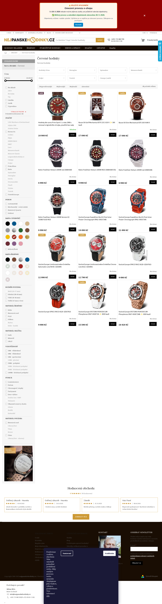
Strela (10, 179)
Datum (10, 385)
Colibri (10, 135)
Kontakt (78, 25)
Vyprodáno (12, 106)
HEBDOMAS (12, 141)
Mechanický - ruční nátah (18, 207)
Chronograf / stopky (15, 388)
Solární (11, 213)
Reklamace (39, 552)
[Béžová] (27, 223)
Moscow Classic (14, 154)
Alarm (10, 407)
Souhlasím (109, 553)
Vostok (10, 191)
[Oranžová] (20, 237)
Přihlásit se (136, 563)
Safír (10, 335)
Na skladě (11, 87)
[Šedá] (7, 230)
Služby (69, 538)
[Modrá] (14, 223)
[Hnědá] (27, 230)
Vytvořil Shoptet (152, 576)
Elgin (10, 138)
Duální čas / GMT (14, 397)
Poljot (10, 163)
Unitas (10, 188)
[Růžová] (20, 243)
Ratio (10, 169)
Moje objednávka (41, 546)
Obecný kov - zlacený (16, 438)
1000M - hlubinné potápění (18, 372)
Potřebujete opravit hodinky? (78, 543)
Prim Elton (12, 166)
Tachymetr (12, 391)
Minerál (11, 338)
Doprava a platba (35, 33)
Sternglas (12, 176)
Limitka (11, 100)
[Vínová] (7, 243)
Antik (10, 103)
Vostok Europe (13, 194)
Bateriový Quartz (14, 210)
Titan (10, 429)
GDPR (37, 560)
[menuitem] (13, 48)
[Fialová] (14, 243)
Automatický (13, 204)
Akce (10, 91)
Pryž (9, 316)
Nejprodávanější (45, 86)
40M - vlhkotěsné (14, 354)
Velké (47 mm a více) (15, 301)
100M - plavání (13, 360)
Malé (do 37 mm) (14, 291)
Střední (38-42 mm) (15, 294)
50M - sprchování (14, 357)
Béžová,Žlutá (13, 249)
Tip (9, 97)
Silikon (10, 319)
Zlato (10, 435)
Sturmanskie (13, 182)
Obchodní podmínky (43, 557)
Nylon (10, 322)
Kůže (10, 310)
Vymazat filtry (17, 112)
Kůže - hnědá (13, 326)
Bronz (10, 432)
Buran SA (12, 132)
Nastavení (67, 553)
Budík (10, 410)
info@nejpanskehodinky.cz (20, 594)
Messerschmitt (14, 150)
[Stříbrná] (14, 230)
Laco (10, 147)
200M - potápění (14, 363)
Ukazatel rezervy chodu (17, 404)
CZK (144, 33)
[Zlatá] (27, 237)
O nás (9, 33)
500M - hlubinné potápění (18, 369)
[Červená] (14, 237)
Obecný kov (12, 426)
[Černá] (7, 223)
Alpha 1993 (12, 125)
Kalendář (11, 413)
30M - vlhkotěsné (14, 350)
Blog (49, 33)
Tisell (10, 185)
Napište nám (40, 543)
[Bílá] (20, 223)
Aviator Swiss (13, 128)
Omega (11, 160)
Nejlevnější (61, 86)
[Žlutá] (7, 237)
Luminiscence (13, 382)
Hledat (100, 40)
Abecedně (85, 86)
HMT (10, 144)
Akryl (10, 341)
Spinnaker (12, 172)
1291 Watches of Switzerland (19, 122)
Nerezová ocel (13, 422)
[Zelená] (20, 230)
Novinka (11, 94)
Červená (21, 66)
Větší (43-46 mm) (14, 298)
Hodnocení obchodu (64, 33)
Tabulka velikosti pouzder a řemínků (77, 547)
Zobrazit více (81, 517)
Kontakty (19, 33)
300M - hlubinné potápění (18, 366)
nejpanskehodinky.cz (16, 157)
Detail (72, 135)
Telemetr (11, 401)
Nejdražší (73, 86)
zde (47, 596)
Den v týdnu (12, 394)
